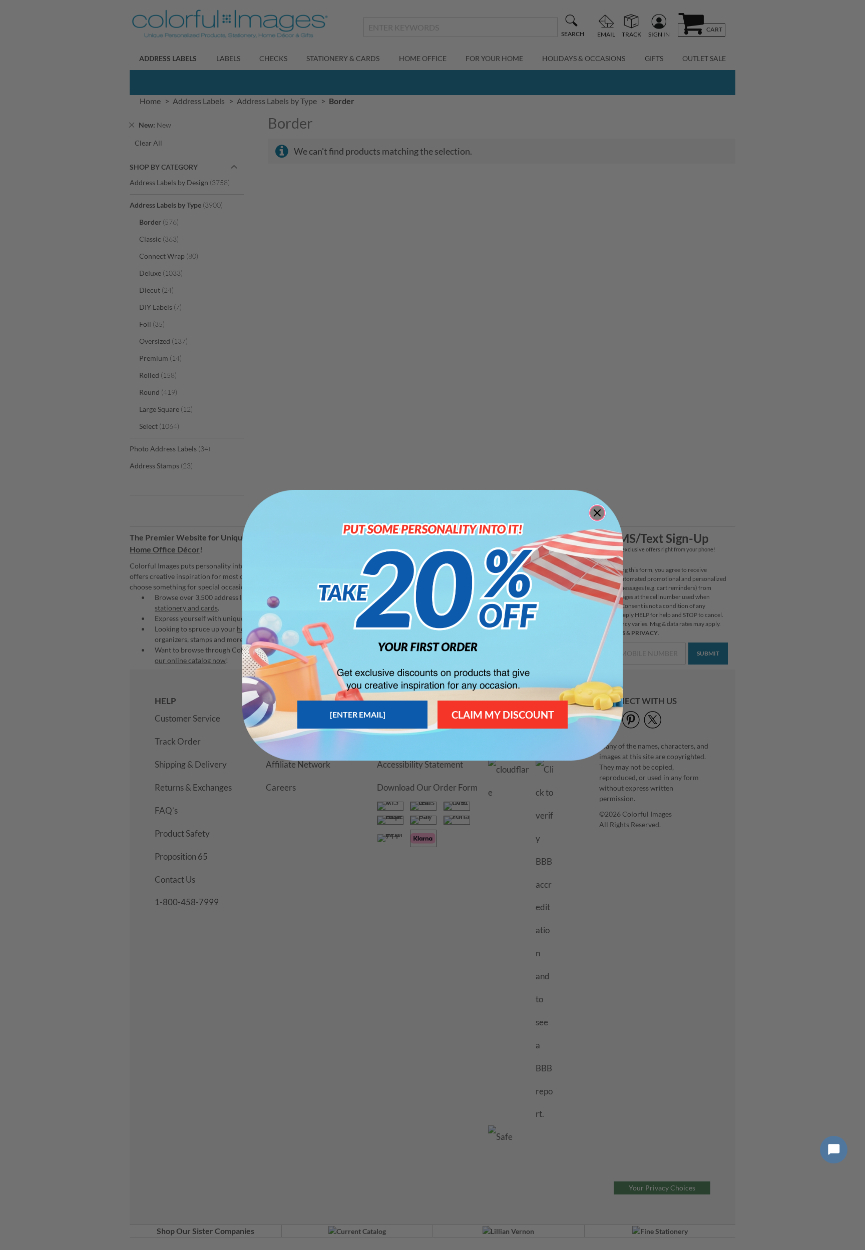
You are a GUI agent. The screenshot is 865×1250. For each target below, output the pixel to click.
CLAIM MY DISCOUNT (503, 715)
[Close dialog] (597, 513)
